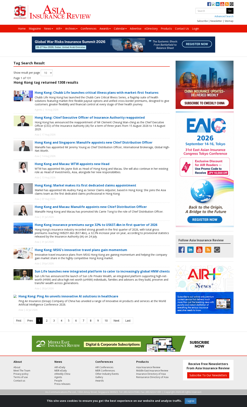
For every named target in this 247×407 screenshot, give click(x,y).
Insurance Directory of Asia (151, 373)
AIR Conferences (104, 367)
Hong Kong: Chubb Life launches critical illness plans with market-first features (96, 92)
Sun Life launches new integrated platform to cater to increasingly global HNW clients (102, 271)
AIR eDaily (59, 367)
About (17, 367)
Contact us (19, 380)
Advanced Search (224, 16)
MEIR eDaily (60, 370)
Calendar (119, 28)
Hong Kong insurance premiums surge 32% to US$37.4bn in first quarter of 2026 (96, 225)
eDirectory (151, 28)
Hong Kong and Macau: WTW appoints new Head (72, 164)
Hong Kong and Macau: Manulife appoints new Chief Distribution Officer (91, 207)
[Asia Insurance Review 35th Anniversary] (52, 12)
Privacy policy (21, 373)
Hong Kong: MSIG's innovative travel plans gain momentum (81, 250)
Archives (70, 28)
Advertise (135, 28)
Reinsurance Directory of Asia (152, 377)
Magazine (35, 28)
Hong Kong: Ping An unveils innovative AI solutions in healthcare (68, 296)
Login (195, 28)
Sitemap (229, 21)
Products (166, 28)
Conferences (88, 28)
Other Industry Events (107, 373)
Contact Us (182, 28)
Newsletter (216, 21)
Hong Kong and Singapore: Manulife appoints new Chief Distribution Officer (93, 142)
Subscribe (202, 21)
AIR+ (59, 28)
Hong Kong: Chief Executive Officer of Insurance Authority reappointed (90, 117)
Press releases (62, 384)
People (58, 380)
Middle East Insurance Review (152, 370)
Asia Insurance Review (148, 367)
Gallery (99, 377)
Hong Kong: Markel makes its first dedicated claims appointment (85, 185)
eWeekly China (62, 373)
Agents (58, 377)
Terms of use (21, 377)
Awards (104, 28)
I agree (190, 401)
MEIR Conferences (105, 370)
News (47, 28)
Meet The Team (22, 370)
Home (22, 28)
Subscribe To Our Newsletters (208, 375)
